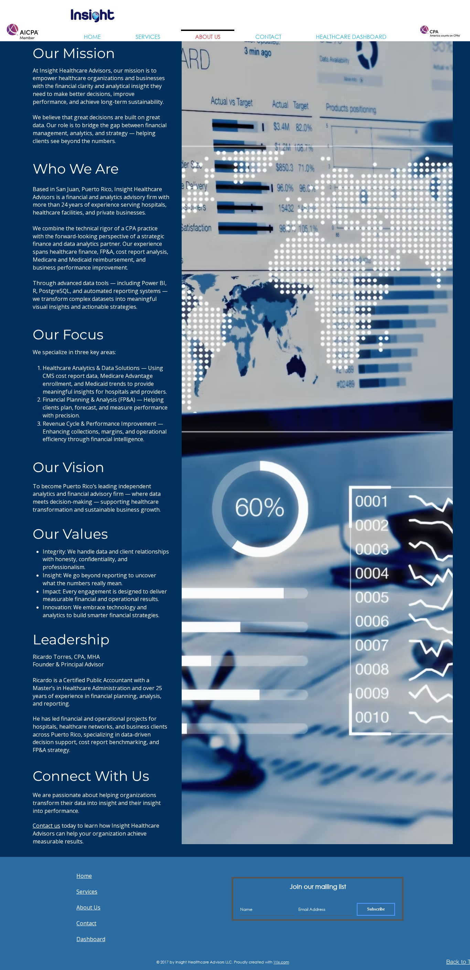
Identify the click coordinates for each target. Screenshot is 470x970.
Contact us (46, 825)
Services (86, 891)
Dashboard (90, 939)
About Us (88, 907)
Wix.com (281, 962)
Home (84, 876)
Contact (86, 923)
